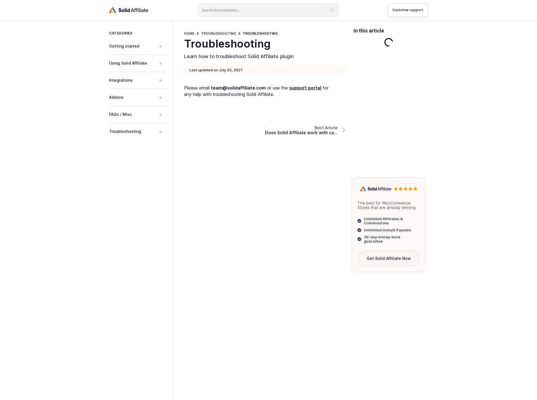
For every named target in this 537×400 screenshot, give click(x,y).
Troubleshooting (135, 131)
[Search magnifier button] (332, 10)
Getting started (135, 46)
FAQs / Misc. (135, 114)
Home (189, 33)
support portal (305, 88)
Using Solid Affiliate (135, 63)
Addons (135, 97)
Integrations (135, 80)
